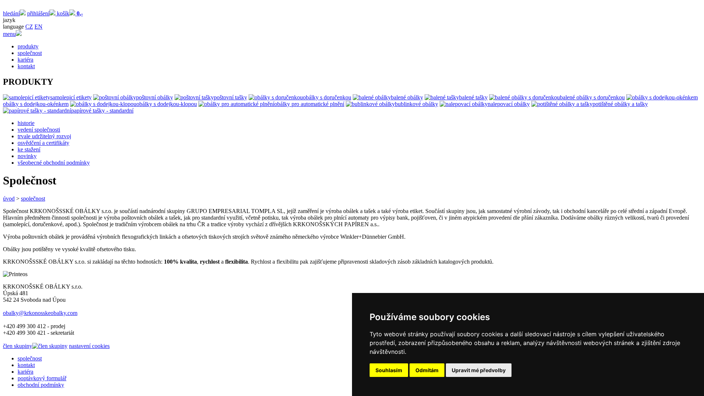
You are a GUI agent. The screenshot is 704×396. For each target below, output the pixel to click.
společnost (30, 53)
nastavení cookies (89, 346)
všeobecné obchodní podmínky (54, 163)
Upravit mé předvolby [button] (479, 370)
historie (26, 123)
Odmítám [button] (427, 370)
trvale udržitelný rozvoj (44, 136)
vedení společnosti (39, 129)
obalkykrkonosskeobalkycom (40, 313)
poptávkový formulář (42, 378)
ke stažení (29, 149)
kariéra (25, 59)
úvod (9, 198)
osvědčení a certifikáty (43, 143)
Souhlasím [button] (388, 370)
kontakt (26, 66)
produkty (28, 46)
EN (38, 26)
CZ (29, 26)
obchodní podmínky (41, 385)
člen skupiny (17, 346)
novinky (27, 156)
